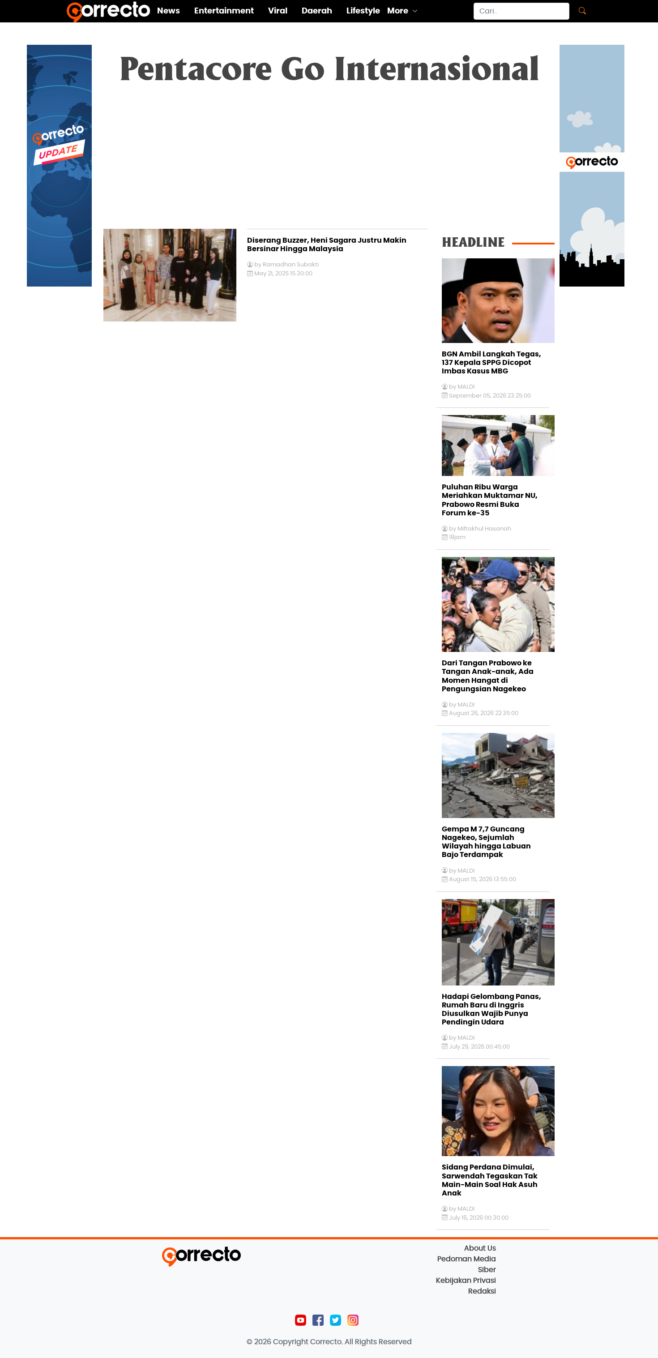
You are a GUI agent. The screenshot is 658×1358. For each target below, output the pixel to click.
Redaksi (482, 1291)
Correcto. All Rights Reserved (361, 1341)
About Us (480, 1248)
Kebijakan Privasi (466, 1280)
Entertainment (224, 11)
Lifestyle (363, 11)
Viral (277, 11)
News (168, 11)
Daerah (317, 11)
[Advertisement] (329, 161)
